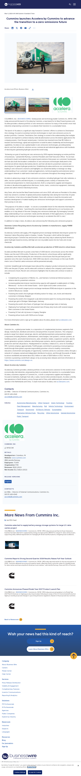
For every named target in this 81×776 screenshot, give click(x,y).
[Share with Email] (25, 28)
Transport (20, 410)
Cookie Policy (31, 767)
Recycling (40, 413)
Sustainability (57, 410)
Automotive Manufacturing (26, 403)
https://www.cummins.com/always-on (18, 360)
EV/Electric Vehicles (43, 410)
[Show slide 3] (62, 105)
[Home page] (13, 4)
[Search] (70, 4)
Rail (45, 406)
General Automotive (68, 413)
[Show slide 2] (38, 105)
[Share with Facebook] (21, 28)
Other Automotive (52, 413)
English (8, 481)
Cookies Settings (19, 772)
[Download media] (33, 89)
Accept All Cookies (35, 772)
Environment (69, 406)
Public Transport (23, 416)
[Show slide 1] (15, 105)
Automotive (30, 410)
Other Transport (43, 403)
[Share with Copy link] (29, 28)
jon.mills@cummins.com (13, 397)
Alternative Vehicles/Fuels (26, 413)
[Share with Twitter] (16, 28)
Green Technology (57, 403)
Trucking (69, 403)
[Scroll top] (73, 655)
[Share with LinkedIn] (12, 28)
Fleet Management (23, 406)
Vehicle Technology (56, 406)
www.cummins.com (19, 458)
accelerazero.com (65, 320)
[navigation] (74, 4)
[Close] (78, 765)
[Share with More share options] (34, 28)
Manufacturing (37, 406)
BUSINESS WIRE (24, 119)
